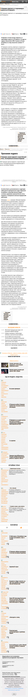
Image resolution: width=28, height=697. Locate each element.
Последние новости (14, 327)
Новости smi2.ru (14, 360)
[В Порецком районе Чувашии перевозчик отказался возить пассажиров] (4, 405)
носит (8, 200)
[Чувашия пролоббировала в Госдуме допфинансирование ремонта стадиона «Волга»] (4, 457)
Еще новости (14, 348)
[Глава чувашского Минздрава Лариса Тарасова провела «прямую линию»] (4, 631)
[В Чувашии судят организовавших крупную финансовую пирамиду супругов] (4, 617)
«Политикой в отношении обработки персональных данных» (14, 689)
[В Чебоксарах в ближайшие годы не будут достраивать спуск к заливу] (4, 537)
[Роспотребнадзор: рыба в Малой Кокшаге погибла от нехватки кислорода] (4, 646)
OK (14, 694)
